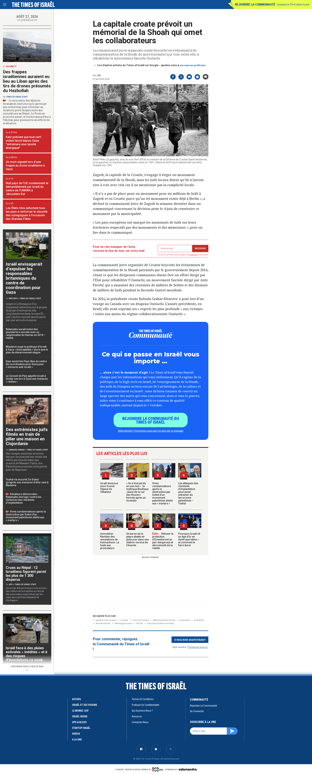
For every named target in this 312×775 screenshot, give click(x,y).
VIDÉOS (76, 733)
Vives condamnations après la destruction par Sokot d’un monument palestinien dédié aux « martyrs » (162, 493)
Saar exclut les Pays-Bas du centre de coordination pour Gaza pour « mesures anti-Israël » (26, 364)
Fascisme (184, 620)
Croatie (124, 620)
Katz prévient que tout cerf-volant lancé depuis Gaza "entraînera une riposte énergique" (24, 142)
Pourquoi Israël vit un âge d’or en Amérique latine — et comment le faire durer (189, 539)
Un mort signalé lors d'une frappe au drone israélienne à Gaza (25, 165)
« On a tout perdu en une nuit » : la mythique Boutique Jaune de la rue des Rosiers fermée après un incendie (137, 492)
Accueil (76, 699)
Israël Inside (79, 716)
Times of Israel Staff (17, 97)
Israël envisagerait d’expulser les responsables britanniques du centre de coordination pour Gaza (24, 278)
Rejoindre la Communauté (255, 4)
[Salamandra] (188, 769)
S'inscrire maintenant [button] (190, 639)
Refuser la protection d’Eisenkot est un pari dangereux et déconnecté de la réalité (162, 541)
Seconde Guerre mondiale (160, 623)
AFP (11, 584)
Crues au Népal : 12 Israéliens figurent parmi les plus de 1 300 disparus (26, 573)
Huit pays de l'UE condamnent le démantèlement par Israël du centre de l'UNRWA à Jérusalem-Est (27, 188)
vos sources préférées (193, 65)
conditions (193, 255)
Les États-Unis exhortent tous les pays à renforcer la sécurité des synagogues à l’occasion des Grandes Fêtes (26, 213)
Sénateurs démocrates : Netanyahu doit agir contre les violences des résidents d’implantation (23, 498)
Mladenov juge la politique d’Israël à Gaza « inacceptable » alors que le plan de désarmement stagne (27, 349)
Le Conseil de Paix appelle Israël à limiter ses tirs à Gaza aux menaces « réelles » (27, 378)
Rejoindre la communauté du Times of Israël (150, 420)
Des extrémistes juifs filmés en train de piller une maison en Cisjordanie (27, 436)
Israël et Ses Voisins (106, 620)
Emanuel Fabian (16, 450)
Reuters (13, 298)
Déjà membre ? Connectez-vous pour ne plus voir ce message (150, 430)
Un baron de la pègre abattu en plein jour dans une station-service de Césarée (137, 539)
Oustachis (199, 620)
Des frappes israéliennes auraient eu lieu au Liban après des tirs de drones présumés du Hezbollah (27, 81)
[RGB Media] (158, 769)
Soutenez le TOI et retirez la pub (293, 4)
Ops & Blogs (79, 722)
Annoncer (137, 716)
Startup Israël (81, 728)
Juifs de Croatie (140, 620)
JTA (99, 75)
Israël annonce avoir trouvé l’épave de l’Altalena (109, 487)
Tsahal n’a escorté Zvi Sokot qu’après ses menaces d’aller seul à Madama (27, 482)
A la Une (77, 739)
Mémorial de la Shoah (164, 620)
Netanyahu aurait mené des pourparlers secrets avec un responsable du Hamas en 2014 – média (25, 333)
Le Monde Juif (80, 710)
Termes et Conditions (143, 699)
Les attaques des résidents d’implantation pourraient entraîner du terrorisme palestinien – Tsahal (188, 493)
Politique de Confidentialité (145, 704)
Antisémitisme (103, 623)
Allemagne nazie (123, 623)
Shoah (139, 623)
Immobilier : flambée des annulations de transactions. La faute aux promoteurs (109, 541)
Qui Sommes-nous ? (142, 710)
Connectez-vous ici (197, 647)
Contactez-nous (140, 722)
